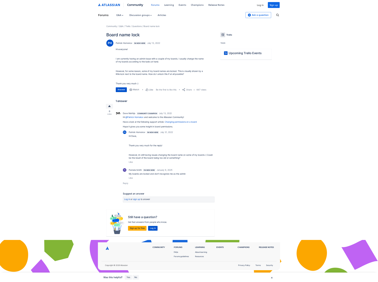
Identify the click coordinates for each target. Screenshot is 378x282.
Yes (128, 277)
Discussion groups (139, 15)
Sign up (274, 4)
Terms (258, 265)
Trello (127, 26)
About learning (201, 252)
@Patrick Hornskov (134, 117)
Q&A (119, 15)
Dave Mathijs (129, 113)
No (135, 277)
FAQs (176, 252)
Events (182, 4)
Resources (199, 256)
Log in (260, 4)
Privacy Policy (244, 265)
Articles (162, 15)
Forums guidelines (181, 256)
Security (269, 265)
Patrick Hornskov (124, 43)
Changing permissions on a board (181, 122)
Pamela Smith (135, 170)
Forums (155, 4)
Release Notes (216, 4)
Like (131, 162)
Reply (125, 183)
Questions (137, 26)
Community (135, 5)
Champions (197, 4)
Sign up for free (137, 228)
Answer (121, 89)
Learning (169, 4)
